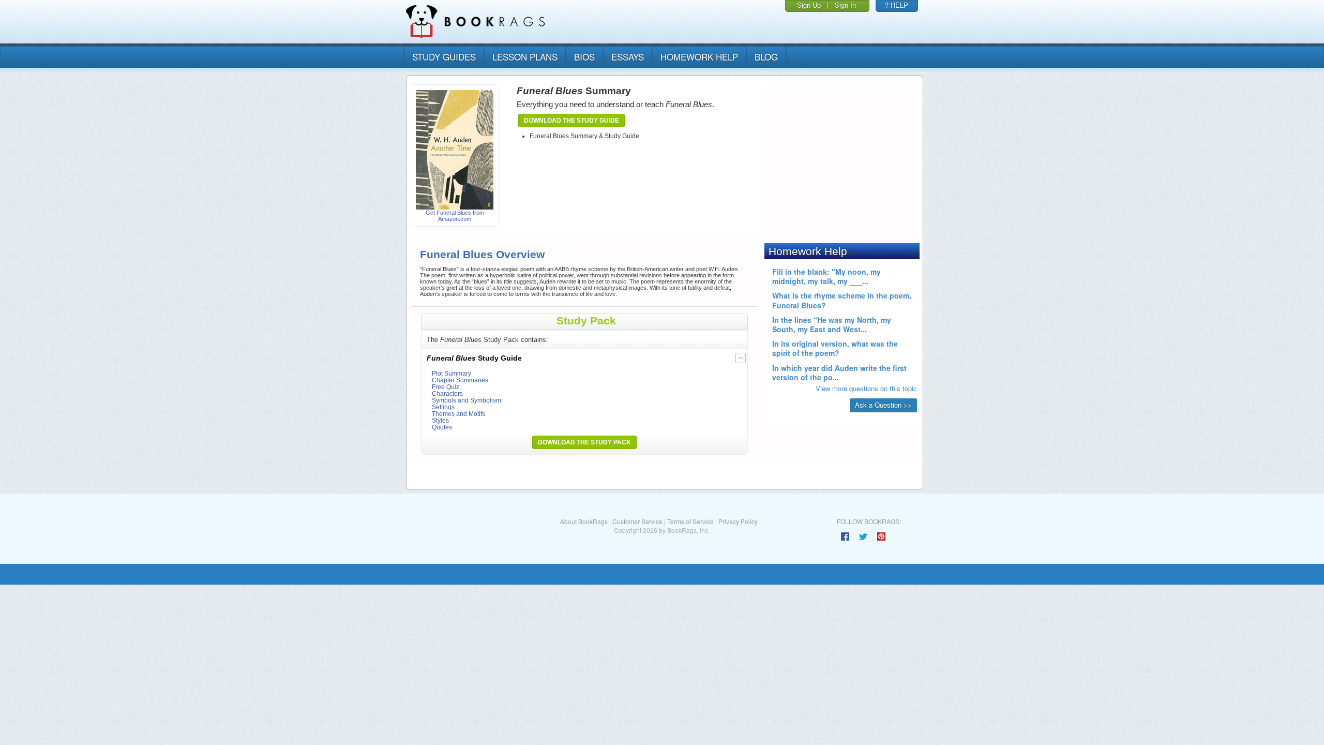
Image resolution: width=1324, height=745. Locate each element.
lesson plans (525, 56)
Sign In (845, 5)
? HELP (896, 5)
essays (627, 56)
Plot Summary (451, 373)
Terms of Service (690, 521)
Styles (440, 420)
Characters (447, 393)
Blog (766, 56)
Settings (443, 407)
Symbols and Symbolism (466, 400)
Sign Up (809, 5)
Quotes (442, 427)
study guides (444, 56)
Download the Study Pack (584, 442)
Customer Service (637, 521)
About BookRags (584, 521)
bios (584, 56)
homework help (699, 56)
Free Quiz (445, 386)
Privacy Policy (738, 521)
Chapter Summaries (460, 380)
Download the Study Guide (571, 120)
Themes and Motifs (458, 413)
